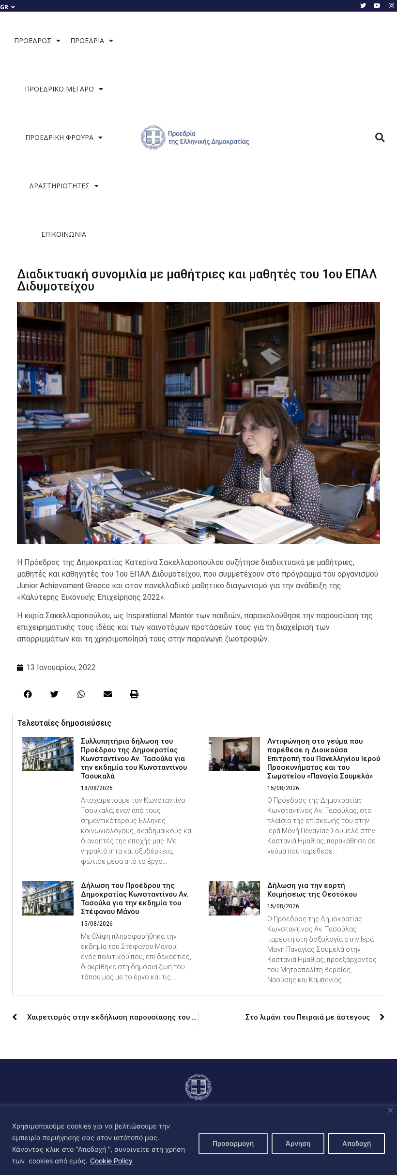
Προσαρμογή (233, 1143)
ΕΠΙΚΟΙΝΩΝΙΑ (63, 234)
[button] (380, 137)
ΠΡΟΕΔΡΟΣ (32, 40)
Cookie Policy (111, 1161)
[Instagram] (391, 6)
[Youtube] (377, 6)
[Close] (390, 1110)
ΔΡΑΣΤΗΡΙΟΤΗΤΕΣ (59, 185)
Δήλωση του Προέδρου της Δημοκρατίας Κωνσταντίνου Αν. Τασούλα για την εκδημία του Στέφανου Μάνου (135, 898)
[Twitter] (363, 6)
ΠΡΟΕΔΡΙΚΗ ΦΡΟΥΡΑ (59, 137)
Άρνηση (298, 1143)
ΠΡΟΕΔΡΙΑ (87, 40)
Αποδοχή (356, 1143)
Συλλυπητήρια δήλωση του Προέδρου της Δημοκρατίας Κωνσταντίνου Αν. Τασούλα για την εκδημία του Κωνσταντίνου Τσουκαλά (134, 758)
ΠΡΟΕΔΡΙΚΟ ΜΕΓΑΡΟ (59, 88)
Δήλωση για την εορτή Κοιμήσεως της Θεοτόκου (312, 890)
